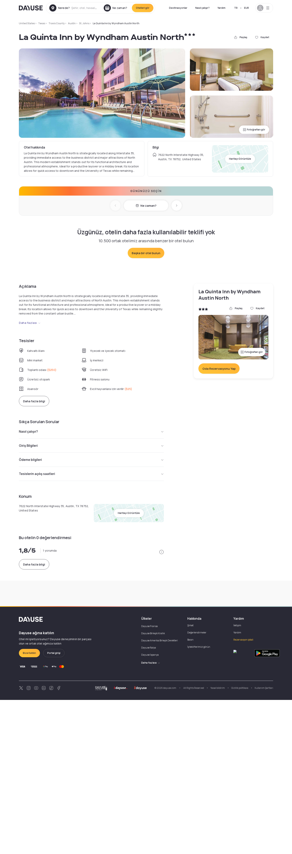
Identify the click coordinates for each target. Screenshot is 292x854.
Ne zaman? (148, 206)
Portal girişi (53, 653)
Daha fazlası (28, 323)
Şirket (190, 625)
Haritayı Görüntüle (240, 158)
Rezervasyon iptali (243, 639)
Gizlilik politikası (239, 688)
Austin (72, 23)
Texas (41, 23)
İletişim (237, 625)
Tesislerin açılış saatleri (37, 474)
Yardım (221, 8)
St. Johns (84, 23)
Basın (190, 639)
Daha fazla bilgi (34, 401)
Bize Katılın (29, 653)
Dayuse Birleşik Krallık (153, 633)
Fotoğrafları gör (256, 129)
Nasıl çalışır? (202, 8)
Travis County (56, 23)
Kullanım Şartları (264, 688)
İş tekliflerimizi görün (198, 646)
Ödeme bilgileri (30, 459)
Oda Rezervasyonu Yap (219, 369)
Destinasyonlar (178, 8)
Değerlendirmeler (196, 632)
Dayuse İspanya (150, 654)
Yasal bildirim (217, 688)
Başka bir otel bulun (146, 253)
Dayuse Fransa (149, 626)
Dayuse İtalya (148, 647)
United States (27, 23)
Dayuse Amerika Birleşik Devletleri (159, 640)
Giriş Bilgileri (28, 445)
